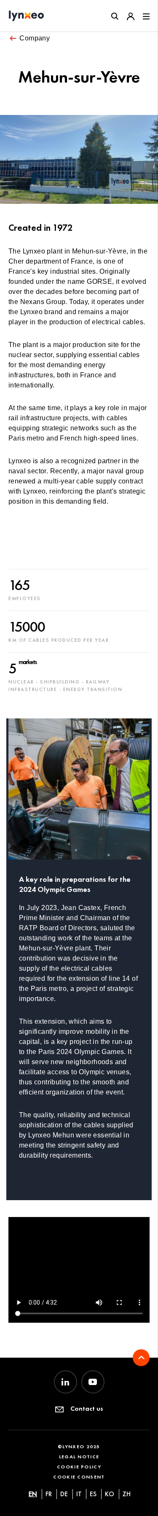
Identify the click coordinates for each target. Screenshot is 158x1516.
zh (127, 1494)
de (64, 1494)
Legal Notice (79, 1456)
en (33, 1494)
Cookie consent (78, 1476)
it (79, 1494)
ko (109, 1494)
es (93, 1494)
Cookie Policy (79, 1466)
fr (49, 1494)
